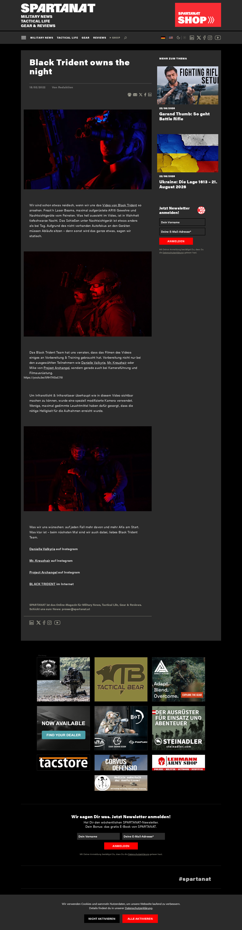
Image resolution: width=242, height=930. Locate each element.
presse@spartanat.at (76, 609)
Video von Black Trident (119, 205)
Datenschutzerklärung (138, 908)
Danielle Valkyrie (93, 362)
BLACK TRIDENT (42, 584)
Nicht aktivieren (101, 919)
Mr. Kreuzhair (117, 362)
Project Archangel (56, 367)
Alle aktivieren (140, 919)
